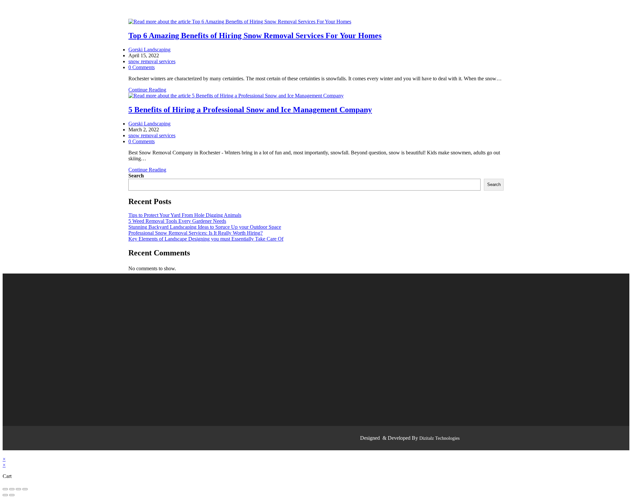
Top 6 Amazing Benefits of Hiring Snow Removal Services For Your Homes (255, 35)
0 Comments (141, 67)
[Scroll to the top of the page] (5, 453)
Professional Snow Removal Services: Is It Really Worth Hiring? (195, 233)
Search (136, 175)
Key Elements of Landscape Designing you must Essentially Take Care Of (205, 239)
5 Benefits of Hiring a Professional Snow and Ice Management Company (250, 109)
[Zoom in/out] (25, 489)
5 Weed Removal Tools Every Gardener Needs (177, 221)
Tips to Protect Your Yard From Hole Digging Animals (184, 215)
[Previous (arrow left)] (5, 495)
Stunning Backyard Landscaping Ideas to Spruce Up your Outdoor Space (204, 227)
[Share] (11, 489)
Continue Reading (149, 89)
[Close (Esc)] (5, 489)
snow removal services (151, 61)
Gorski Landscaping (149, 49)
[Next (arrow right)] (11, 495)
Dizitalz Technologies (439, 438)
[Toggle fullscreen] (18, 489)
